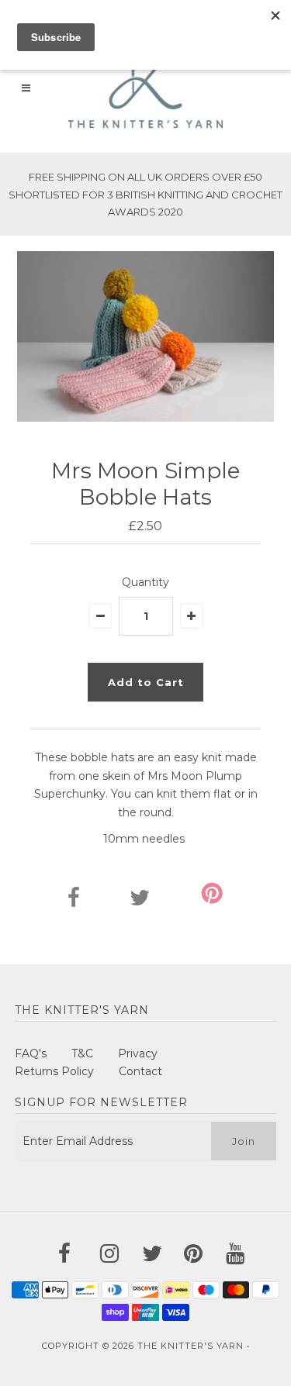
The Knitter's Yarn (190, 1345)
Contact (140, 1071)
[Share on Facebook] (74, 901)
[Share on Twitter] (140, 901)
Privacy (138, 1053)
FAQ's (31, 1053)
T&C (82, 1053)
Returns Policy (54, 1071)
